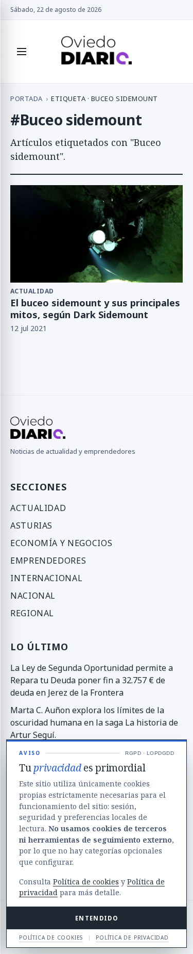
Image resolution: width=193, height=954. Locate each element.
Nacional (33, 595)
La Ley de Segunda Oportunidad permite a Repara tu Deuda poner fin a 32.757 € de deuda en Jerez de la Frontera (91, 680)
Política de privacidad (132, 937)
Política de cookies (86, 881)
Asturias (31, 525)
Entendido (96, 918)
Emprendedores (48, 560)
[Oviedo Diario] (96, 52)
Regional (32, 613)
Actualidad (38, 508)
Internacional (46, 578)
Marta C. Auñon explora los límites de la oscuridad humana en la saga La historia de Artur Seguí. (94, 722)
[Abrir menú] (21, 51)
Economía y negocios (61, 543)
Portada (26, 98)
